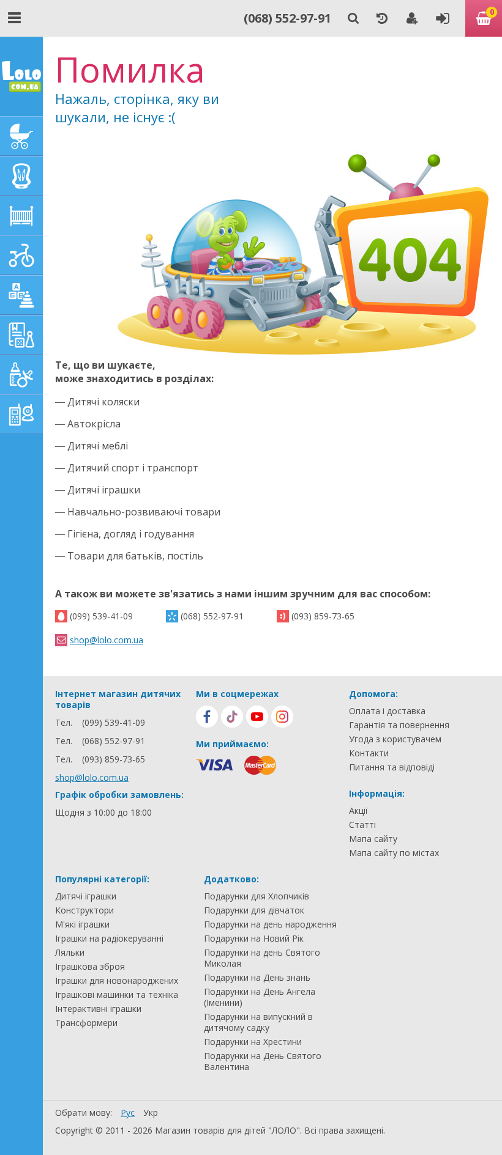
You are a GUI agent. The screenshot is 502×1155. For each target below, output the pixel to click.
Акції (358, 810)
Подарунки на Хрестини (253, 1041)
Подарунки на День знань (257, 977)
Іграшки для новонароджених (116, 980)
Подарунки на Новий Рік (254, 938)
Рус (128, 1112)
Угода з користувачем (395, 739)
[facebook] (207, 717)
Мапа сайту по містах (394, 852)
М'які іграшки (82, 924)
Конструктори (84, 910)
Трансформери (86, 1022)
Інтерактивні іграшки (98, 1008)
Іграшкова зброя (90, 966)
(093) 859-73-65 (322, 616)
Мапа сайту (373, 838)
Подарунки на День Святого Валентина (262, 1061)
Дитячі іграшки (85, 896)
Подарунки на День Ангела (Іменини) (259, 997)
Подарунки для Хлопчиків (256, 896)
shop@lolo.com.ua (106, 640)
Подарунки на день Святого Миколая (262, 958)
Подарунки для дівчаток (254, 910)
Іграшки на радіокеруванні (109, 938)
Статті (362, 824)
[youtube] (257, 717)
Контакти (369, 753)
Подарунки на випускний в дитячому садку (258, 1022)
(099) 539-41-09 (101, 616)
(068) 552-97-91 (287, 18)
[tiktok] (232, 717)
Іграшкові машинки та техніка (116, 994)
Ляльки (69, 952)
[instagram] (282, 717)
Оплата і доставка (387, 711)
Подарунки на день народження (270, 924)
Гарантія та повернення (399, 725)
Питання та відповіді (392, 767)
